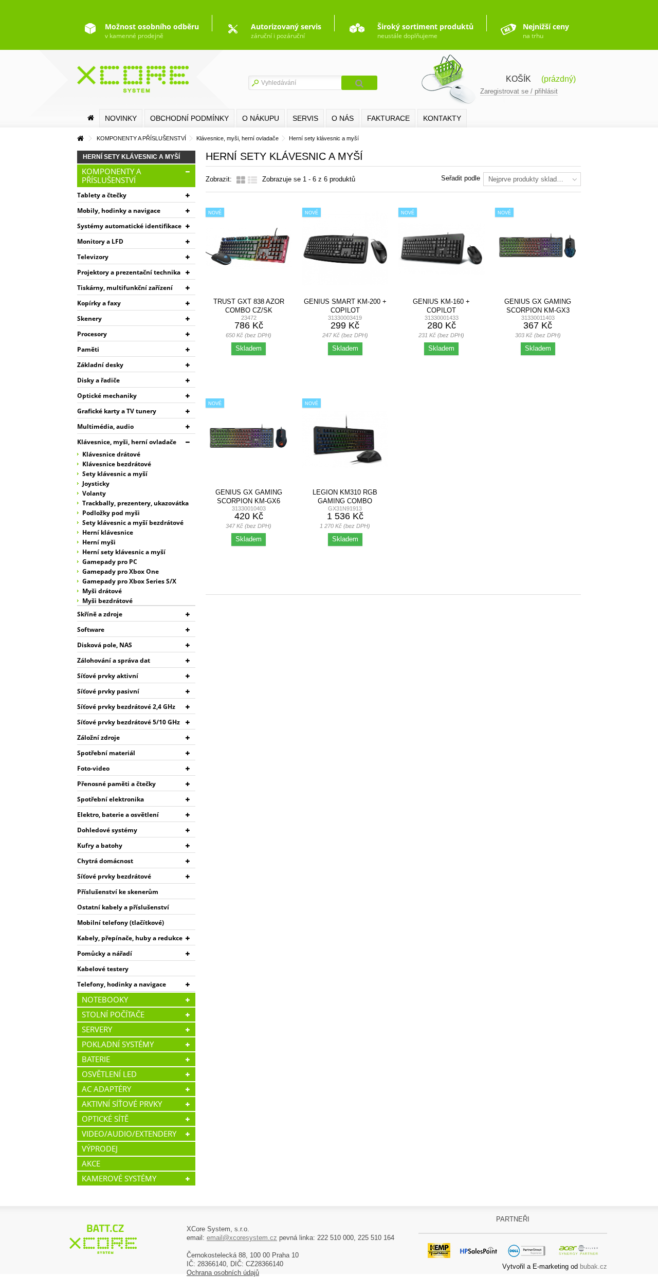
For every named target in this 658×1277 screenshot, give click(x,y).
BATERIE (96, 1059)
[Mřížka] (240, 180)
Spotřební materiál (106, 753)
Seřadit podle (460, 178)
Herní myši (99, 542)
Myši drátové (102, 591)
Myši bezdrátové (107, 600)
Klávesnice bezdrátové (116, 464)
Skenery (89, 318)
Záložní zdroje (98, 737)
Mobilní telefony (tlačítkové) (120, 922)
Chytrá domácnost (105, 860)
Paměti (88, 349)
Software (90, 629)
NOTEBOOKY (105, 999)
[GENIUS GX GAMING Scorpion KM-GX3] (538, 249)
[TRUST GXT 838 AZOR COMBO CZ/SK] (249, 249)
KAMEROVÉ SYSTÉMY (119, 1178)
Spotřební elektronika (110, 799)
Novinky (121, 118)
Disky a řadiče (98, 380)
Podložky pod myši (111, 512)
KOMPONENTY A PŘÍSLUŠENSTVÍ (111, 175)
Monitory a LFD (100, 241)
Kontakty (442, 118)
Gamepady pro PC (109, 561)
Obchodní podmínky (189, 118)
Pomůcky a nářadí (104, 953)
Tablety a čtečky (101, 195)
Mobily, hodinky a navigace (118, 210)
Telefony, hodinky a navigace (121, 984)
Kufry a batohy (99, 845)
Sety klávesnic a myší (115, 473)
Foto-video (93, 768)
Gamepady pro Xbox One (120, 571)
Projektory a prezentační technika (128, 272)
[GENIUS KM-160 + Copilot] (441, 249)
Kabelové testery (103, 968)
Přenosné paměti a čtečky (116, 783)
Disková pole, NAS (104, 645)
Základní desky (100, 364)
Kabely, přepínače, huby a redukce (129, 938)
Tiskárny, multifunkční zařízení (125, 287)
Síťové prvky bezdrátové (114, 876)
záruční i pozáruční (286, 31)
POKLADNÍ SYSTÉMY (118, 1044)
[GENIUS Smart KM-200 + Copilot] (345, 249)
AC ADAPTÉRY (106, 1089)
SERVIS (305, 118)
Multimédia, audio (105, 426)
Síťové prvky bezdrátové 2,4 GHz (126, 706)
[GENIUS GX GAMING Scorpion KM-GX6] (249, 439)
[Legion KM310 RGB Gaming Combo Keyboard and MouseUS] (345, 439)
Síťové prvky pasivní (108, 691)
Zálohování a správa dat (113, 660)
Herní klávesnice (107, 532)
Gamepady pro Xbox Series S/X (129, 581)
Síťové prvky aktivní (107, 675)
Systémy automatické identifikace (129, 226)
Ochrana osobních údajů (223, 1272)
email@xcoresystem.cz (242, 1238)
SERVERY (97, 1029)
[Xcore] (104, 1239)
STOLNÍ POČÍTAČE (113, 1014)
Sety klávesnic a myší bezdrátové (133, 522)
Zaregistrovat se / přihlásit (519, 91)
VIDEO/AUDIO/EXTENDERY (129, 1133)
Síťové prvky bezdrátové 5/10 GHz (128, 722)
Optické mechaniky (107, 395)
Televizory (92, 256)
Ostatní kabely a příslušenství (123, 907)
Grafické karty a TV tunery (116, 411)
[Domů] (90, 118)
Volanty (94, 493)
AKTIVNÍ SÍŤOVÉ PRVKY (122, 1104)
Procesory (92, 334)
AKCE (91, 1163)
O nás (343, 118)
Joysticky (95, 483)
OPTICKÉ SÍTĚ (105, 1119)
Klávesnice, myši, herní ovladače (126, 441)
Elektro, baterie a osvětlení (118, 814)
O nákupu (260, 118)
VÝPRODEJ (100, 1148)
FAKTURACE (388, 118)
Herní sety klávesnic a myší (124, 552)
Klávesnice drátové (111, 454)
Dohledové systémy (107, 830)
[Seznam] (252, 180)
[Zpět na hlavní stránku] (80, 138)
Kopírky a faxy (99, 303)
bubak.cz (593, 1266)
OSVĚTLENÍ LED (109, 1074)
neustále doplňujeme (425, 31)
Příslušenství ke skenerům (117, 891)
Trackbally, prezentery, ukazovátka (135, 503)
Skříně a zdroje (99, 614)
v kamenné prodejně (152, 31)
